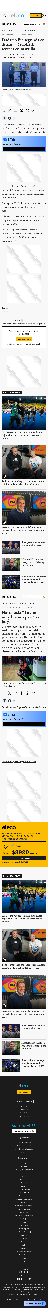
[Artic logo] (24, 1271)
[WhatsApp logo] (24, 1127)
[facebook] (22, 110)
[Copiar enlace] (33, 110)
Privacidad (18, 1299)
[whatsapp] (27, 110)
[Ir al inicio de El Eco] (17, 15)
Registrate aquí (32, 344)
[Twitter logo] (19, 1127)
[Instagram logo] (34, 1127)
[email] (16, 110)
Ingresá (24, 861)
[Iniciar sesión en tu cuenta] (44, 15)
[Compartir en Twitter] (10, 110)
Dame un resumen (24, 149)
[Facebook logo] (29, 1127)
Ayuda (9, 1299)
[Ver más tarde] (4, 110)
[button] (4, 118)
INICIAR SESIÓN (24, 339)
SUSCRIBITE (36, 15)
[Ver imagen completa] (43, 64)
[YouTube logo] (14, 1127)
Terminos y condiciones (33, 1299)
